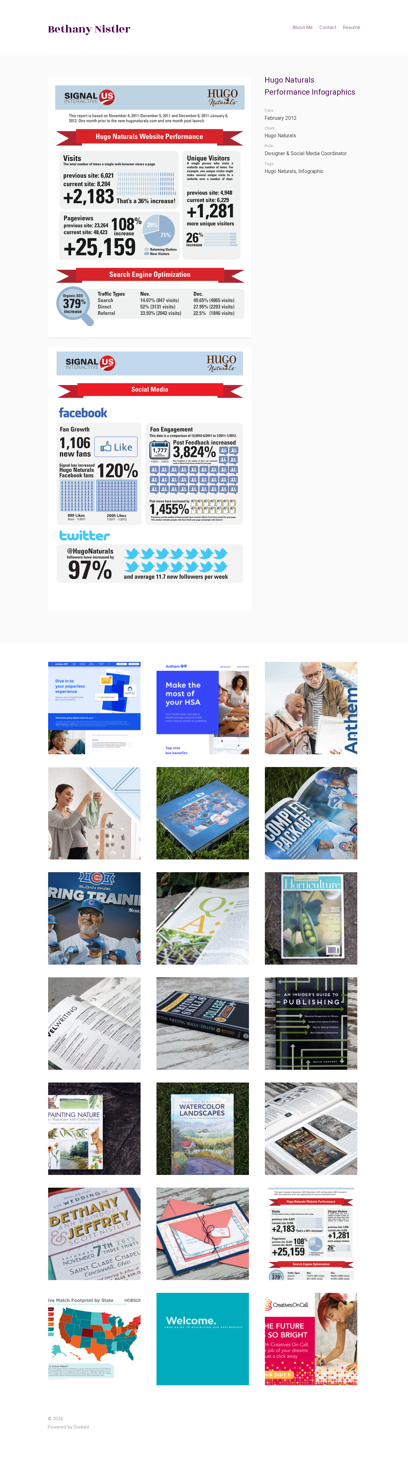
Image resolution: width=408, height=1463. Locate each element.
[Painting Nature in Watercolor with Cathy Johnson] (96, 1129)
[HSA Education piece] (204, 708)
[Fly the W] (204, 813)
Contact (327, 27)
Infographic (311, 171)
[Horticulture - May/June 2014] (313, 918)
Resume (351, 27)
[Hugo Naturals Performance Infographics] (313, 1234)
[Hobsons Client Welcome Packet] (204, 1339)
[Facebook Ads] (313, 1339)
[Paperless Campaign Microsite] (96, 708)
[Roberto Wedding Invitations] (204, 1234)
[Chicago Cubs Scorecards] (96, 918)
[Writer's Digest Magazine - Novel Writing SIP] (96, 1023)
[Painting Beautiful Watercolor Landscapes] (204, 1129)
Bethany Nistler (89, 29)
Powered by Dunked (68, 1427)
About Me (302, 27)
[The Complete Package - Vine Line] (313, 813)
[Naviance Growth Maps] (96, 1339)
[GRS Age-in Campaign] (313, 708)
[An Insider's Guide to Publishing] (313, 1023)
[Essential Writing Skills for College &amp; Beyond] (204, 1023)
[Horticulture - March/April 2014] (204, 918)
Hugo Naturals (280, 171)
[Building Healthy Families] (96, 813)
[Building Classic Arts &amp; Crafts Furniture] (313, 1129)
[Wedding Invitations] (96, 1234)
